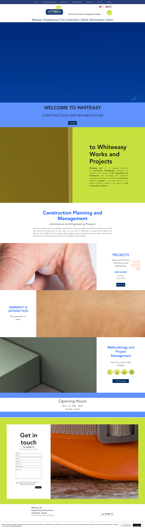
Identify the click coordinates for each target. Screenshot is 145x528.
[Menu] (109, 12)
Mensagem (19, 466)
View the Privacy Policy (15, 526)
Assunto (18, 461)
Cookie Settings (126, 525)
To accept (137, 525)
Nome (18, 452)
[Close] (143, 525)
